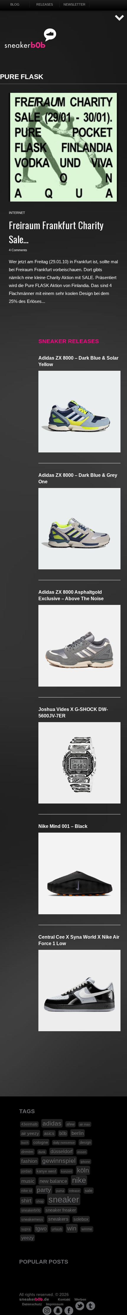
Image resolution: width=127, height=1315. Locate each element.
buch (24, 1142)
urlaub (57, 1229)
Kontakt (64, 1299)
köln (83, 1170)
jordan (26, 1171)
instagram (47, 1310)
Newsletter (74, 4)
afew (70, 1124)
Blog (14, 4)
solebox (81, 1219)
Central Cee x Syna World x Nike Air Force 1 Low (78, 940)
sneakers (58, 1219)
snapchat (57, 1310)
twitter (79, 1305)
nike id (26, 1191)
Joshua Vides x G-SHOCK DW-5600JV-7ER (73, 712)
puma (60, 1190)
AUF (120, 18)
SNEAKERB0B (31, 38)
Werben (80, 1299)
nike (79, 1180)
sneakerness (32, 1219)
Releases (44, 4)
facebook (68, 1310)
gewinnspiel (59, 1160)
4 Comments (18, 250)
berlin (77, 1133)
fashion (29, 1161)
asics (49, 1133)
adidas (52, 1123)
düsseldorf (61, 1151)
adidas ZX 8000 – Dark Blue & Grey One (77, 478)
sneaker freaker (60, 1209)
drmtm (27, 1152)
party (44, 1189)
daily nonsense (64, 1142)
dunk (41, 1152)
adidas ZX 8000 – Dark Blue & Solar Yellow (78, 361)
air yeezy (30, 1133)
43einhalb (29, 1124)
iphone (85, 1161)
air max (84, 1124)
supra (25, 1229)
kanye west (46, 1171)
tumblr (90, 1305)
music (28, 1181)
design (85, 1142)
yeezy (27, 1237)
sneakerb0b (30, 1210)
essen (81, 1152)
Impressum (55, 1304)
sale (88, 1190)
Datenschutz (32, 1304)
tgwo (41, 1228)
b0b (62, 1133)
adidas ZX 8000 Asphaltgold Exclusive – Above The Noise (71, 595)
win (71, 1228)
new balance (53, 1181)
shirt (26, 1201)
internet (17, 212)
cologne (40, 1142)
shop (39, 1201)
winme (87, 1229)
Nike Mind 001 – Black (62, 826)
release (74, 1190)
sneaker (63, 1199)
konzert (66, 1171)
